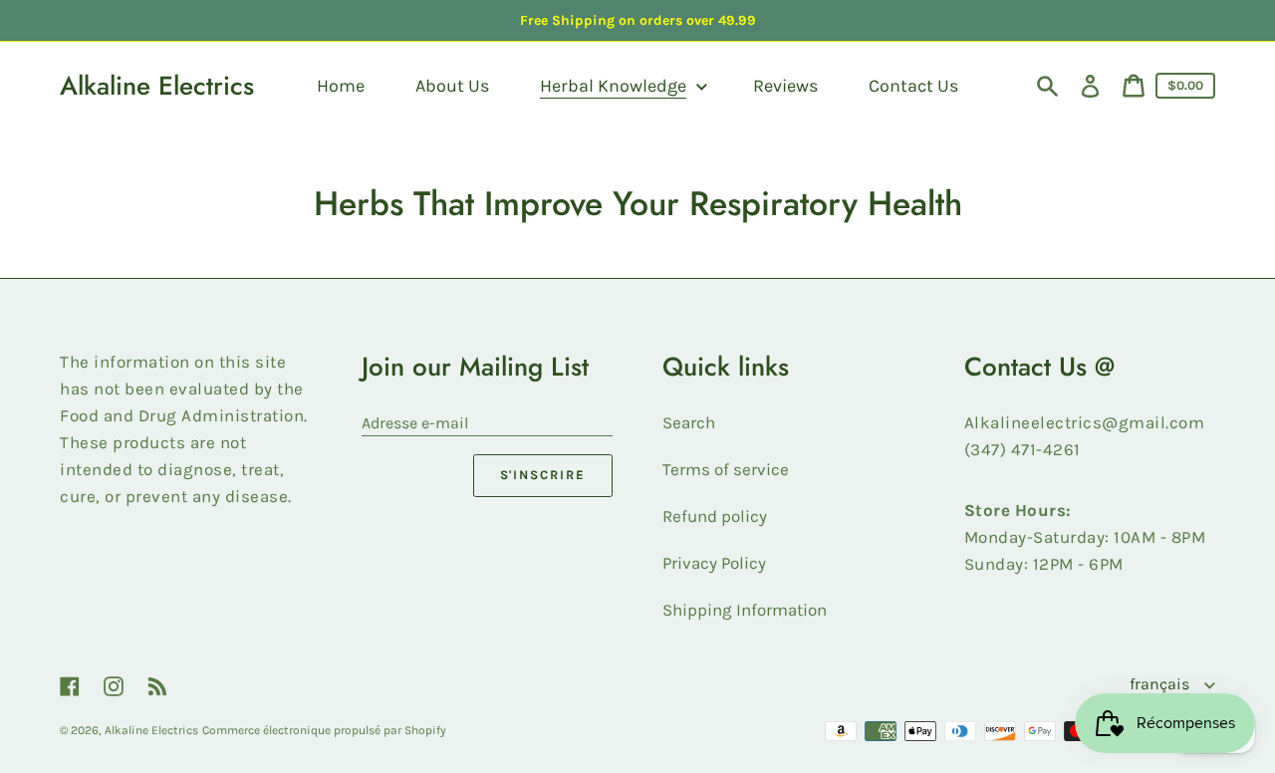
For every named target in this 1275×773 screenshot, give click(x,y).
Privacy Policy (714, 563)
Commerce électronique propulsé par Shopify (324, 730)
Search (688, 422)
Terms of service (725, 469)
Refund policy (714, 516)
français (1161, 683)
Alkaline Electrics (157, 86)
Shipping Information (744, 610)
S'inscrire (543, 474)
